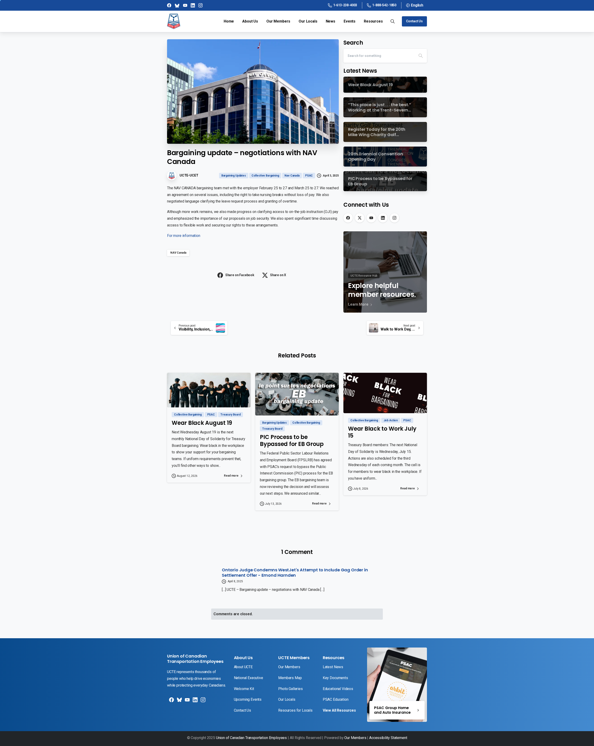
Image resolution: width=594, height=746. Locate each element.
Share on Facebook (239, 275)
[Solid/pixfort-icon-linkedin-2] (195, 701)
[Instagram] (394, 217)
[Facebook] (348, 217)
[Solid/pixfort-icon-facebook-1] (171, 701)
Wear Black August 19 (202, 423)
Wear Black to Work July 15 (382, 432)
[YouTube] (371, 217)
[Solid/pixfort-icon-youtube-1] (187, 701)
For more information (183, 235)
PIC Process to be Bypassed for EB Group (292, 440)
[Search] (420, 56)
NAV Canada (178, 252)
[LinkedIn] (382, 217)
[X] (359, 217)
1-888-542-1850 (384, 5)
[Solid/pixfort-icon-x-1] (179, 701)
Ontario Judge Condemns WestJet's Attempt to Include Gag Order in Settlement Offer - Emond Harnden (295, 572)
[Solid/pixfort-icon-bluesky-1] (203, 701)
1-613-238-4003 (345, 5)
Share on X (278, 275)
